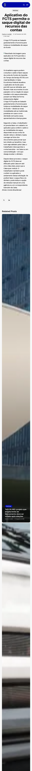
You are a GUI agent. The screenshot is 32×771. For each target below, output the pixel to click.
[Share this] (4, 200)
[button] (27, 5)
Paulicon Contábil (7, 34)
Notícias (15, 10)
